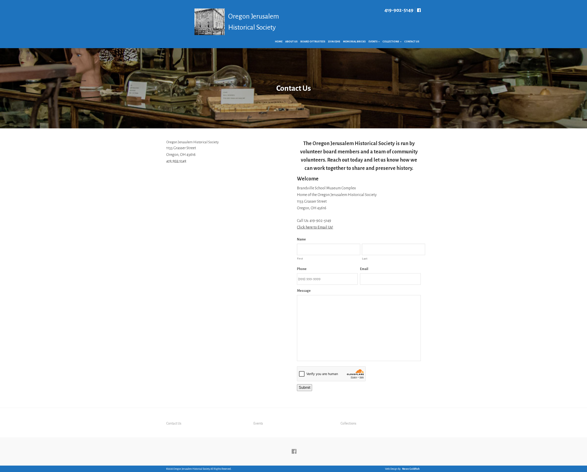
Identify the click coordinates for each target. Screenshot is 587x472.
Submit (304, 387)
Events (373, 41)
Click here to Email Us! (315, 227)
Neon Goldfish (411, 468)
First (300, 258)
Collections (390, 41)
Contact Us (411, 41)
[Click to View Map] (228, 202)
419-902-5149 (398, 10)
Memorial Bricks (354, 41)
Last (365, 258)
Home (278, 41)
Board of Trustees (312, 41)
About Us (291, 41)
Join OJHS (334, 41)
